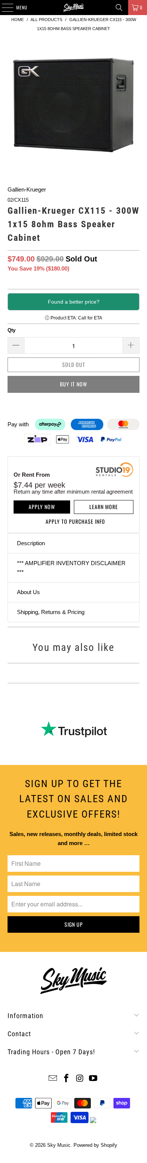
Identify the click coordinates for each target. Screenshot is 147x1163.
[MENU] (3, 7)
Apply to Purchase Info (75, 521)
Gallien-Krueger (27, 189)
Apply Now (42, 507)
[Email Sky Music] (53, 1079)
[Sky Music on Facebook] (66, 1079)
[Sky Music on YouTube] (93, 1079)
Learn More (103, 507)
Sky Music (58, 1145)
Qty (11, 330)
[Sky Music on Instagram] (80, 1079)
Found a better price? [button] (74, 302)
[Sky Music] (73, 7)
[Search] (119, 7)
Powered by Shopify (95, 1145)
